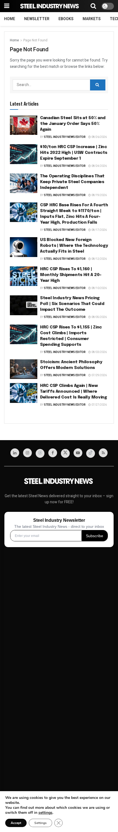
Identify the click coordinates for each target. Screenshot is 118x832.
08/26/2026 (99, 137)
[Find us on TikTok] (90, 453)
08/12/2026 (99, 259)
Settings (40, 823)
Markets (92, 19)
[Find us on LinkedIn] (14, 452)
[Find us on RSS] (103, 452)
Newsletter (36, 19)
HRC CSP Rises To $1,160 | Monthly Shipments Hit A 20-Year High (71, 275)
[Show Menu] (6, 6)
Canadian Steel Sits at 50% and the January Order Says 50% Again (73, 124)
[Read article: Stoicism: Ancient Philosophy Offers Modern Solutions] (23, 369)
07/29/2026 (99, 375)
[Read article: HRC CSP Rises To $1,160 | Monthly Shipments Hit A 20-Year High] (23, 276)
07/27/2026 (99, 405)
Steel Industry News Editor (65, 137)
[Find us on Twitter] (65, 453)
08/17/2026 (99, 230)
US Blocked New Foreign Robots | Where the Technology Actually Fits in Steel (74, 246)
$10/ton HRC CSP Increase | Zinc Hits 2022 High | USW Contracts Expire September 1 (73, 153)
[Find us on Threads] (40, 453)
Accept (16, 823)
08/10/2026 (99, 288)
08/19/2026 (99, 195)
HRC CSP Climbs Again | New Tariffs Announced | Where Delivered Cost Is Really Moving (73, 392)
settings (45, 812)
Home (9, 19)
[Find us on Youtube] (78, 452)
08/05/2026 (99, 317)
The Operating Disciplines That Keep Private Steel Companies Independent (72, 182)
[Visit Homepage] (50, 6)
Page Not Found (35, 40)
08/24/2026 (99, 166)
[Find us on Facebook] (52, 452)
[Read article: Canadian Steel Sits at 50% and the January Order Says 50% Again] (23, 125)
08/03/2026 (99, 352)
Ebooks (66, 19)
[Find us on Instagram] (27, 452)
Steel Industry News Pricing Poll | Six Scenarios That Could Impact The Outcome (72, 304)
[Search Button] (93, 6)
